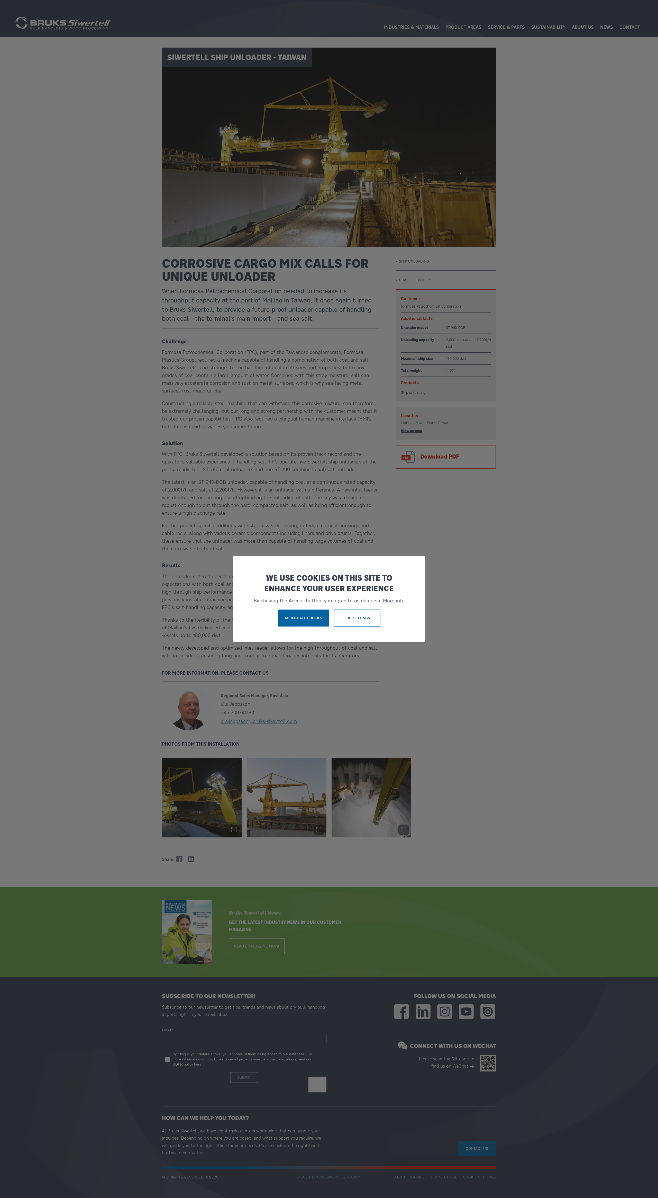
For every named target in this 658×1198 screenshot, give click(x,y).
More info (394, 600)
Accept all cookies (303, 618)
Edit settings (357, 618)
